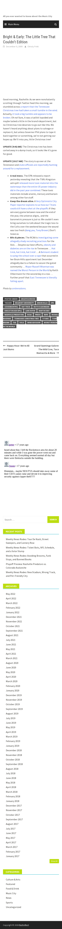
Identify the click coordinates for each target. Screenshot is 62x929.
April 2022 (11, 598)
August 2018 (12, 768)
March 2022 (11, 603)
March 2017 (11, 846)
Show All (54, 861)
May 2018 (10, 782)
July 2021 (10, 639)
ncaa (29, 315)
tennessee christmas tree (26, 318)
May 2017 (10, 837)
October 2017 (13, 814)
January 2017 (12, 856)
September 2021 (14, 630)
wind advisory (33, 322)
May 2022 (10, 593)
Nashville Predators (14, 315)
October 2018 (13, 759)
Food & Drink (12, 888)
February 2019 (13, 741)
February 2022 (13, 607)
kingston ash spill (13, 311)
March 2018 (11, 791)
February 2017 (13, 851)
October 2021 (13, 626)
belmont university (24, 303)
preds (37, 315)
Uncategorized (28, 299)
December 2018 (14, 750)
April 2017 (11, 842)
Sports (9, 902)
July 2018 (10, 773)
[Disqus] (31, 399)
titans (45, 318)
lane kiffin (30, 311)
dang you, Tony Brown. (37, 230)
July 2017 (10, 828)
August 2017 (12, 823)
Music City (11, 893)
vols (22, 322)
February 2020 (13, 685)
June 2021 (11, 644)
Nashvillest (24, 925)
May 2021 (10, 649)
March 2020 (11, 681)
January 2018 (12, 801)
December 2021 (14, 616)
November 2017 (14, 810)
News (8, 897)
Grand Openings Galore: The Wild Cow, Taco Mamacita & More (46, 349)
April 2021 (11, 653)
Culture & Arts (13, 879)
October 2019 (13, 704)
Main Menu (13, 24)
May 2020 (10, 672)
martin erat (44, 311)
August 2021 (12, 635)
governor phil (11, 307)
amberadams (19, 288)
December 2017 (14, 805)
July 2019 (10, 718)
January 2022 (12, 612)
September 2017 (14, 819)
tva (14, 322)
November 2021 (14, 621)
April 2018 (11, 787)
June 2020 (11, 667)
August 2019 (12, 713)
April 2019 (11, 731)
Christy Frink (33, 46)
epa (52, 303)
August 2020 (12, 662)
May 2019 (10, 727)
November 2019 (14, 699)
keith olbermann (41, 307)
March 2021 (11, 658)
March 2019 (11, 736)
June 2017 (11, 833)
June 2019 (11, 722)
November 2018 (14, 754)
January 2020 (12, 690)
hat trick (26, 307)
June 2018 (11, 778)
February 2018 (13, 796)
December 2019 (14, 695)
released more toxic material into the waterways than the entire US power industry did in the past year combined (34, 186)
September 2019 (14, 708)
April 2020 (11, 676)
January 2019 (12, 745)
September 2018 (14, 764)
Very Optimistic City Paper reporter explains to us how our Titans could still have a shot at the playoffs (33, 205)
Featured (10, 884)
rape (46, 315)
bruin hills (42, 303)
